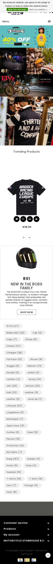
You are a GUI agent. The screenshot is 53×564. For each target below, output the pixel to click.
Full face (14, 359)
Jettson (32, 385)
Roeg (13, 458)
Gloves (36, 359)
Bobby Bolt (16, 332)
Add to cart (41, 219)
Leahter (31, 392)
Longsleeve (15, 412)
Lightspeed (26, 554)
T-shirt (36, 478)
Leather (13, 399)
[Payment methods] (20, 559)
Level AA (35, 399)
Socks (12, 465)
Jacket (33, 372)
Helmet (35, 365)
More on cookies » (38, 10)
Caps (12, 339)
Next (50, 37)
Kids (12, 392)
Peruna (13, 438)
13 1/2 (13, 326)
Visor (12, 492)
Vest (11, 485)
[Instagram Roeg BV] (29, 509)
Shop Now (26, 312)
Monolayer (15, 419)
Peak (33, 432)
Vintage (31, 485)
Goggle (13, 365)
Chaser (14, 346)
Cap (37, 332)
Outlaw (13, 432)
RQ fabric (14, 452)
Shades (33, 458)
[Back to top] (48, 555)
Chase (31, 339)
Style (31, 465)
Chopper (15, 352)
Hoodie (13, 372)
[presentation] (24, 237)
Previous (3, 37)
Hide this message (17, 10)
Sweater (14, 472)
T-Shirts (14, 478)
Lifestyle (14, 405)
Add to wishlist (48, 219)
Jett (12, 385)
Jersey (34, 379)
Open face (15, 425)
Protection (15, 445)
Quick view (8, 219)
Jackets (13, 379)
